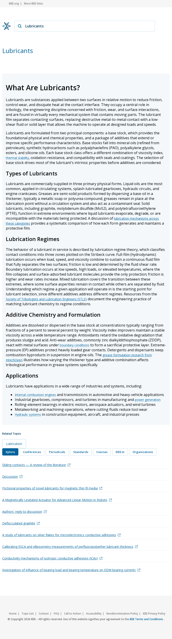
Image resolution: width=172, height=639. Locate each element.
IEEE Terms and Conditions (147, 619)
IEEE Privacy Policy (154, 613)
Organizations (143, 452)
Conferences (32, 452)
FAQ (56, 613)
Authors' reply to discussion (22, 511)
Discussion (10, 476)
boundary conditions (74, 345)
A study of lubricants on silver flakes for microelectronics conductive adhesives (59, 535)
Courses (102, 452)
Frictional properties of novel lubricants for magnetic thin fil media (50, 488)
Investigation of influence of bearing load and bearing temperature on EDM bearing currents (69, 570)
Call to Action (72, 613)
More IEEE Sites (33, 3)
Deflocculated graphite (18, 523)
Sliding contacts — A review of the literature (34, 465)
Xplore (10, 452)
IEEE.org (14, 3)
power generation (148, 400)
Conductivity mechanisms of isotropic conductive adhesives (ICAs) (50, 558)
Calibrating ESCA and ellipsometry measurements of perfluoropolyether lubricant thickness (67, 546)
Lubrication (14, 444)
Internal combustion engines (35, 395)
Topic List (28, 613)
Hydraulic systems (28, 414)
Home (13, 613)
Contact (44, 613)
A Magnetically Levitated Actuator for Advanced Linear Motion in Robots (54, 500)
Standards (80, 452)
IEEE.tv (120, 452)
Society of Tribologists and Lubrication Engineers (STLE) (46, 299)
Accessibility (93, 613)
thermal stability (17, 158)
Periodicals (57, 452)
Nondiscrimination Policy (122, 613)
